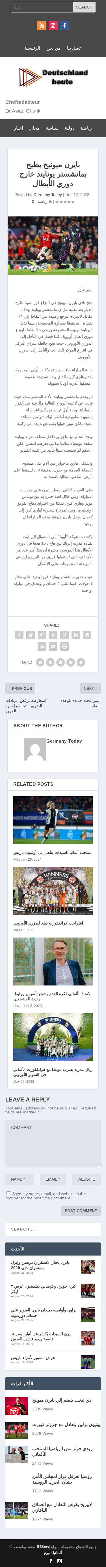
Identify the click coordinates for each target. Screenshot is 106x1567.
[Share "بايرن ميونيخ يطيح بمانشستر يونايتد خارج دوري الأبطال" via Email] (53, 646)
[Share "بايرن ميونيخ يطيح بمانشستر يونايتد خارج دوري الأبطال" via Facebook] (19, 635)
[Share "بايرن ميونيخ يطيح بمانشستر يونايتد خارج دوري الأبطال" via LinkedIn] (75, 635)
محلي (34, 128)
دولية (69, 128)
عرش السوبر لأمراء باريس (33, 1357)
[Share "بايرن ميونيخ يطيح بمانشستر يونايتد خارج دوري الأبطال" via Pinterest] (64, 635)
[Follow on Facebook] (64, 25)
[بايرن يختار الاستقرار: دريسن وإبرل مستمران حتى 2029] (88, 1267)
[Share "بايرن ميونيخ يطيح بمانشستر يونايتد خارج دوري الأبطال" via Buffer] (87, 635)
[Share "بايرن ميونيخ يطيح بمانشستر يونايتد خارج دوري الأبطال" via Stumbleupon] (41, 646)
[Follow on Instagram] (53, 25)
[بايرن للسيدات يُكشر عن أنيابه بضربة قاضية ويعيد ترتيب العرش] (88, 1339)
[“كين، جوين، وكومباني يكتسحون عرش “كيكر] (88, 1291)
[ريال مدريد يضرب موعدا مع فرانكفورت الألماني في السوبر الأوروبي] (53, 1037)
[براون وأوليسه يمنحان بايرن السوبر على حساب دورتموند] (88, 1315)
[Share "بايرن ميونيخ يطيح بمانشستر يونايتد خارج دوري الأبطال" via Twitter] (30, 635)
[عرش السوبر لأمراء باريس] (88, 1362)
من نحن (53, 48)
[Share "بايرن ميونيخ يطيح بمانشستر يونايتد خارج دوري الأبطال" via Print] (64, 646)
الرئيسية (32, 48)
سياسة (52, 128)
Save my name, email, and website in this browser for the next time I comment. (45, 1195)
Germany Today (47, 194)
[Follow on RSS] (41, 25)
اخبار (18, 128)
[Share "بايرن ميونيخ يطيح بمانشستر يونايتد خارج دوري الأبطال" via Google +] (41, 635)
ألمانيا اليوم (53, 1553)
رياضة (86, 128)
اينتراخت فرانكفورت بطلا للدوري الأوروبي (48, 923)
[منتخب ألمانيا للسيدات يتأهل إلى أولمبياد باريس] (53, 820)
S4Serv (43, 1547)
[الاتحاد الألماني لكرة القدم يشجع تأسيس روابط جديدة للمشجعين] (53, 961)
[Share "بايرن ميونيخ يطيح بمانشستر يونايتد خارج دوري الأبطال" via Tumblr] (53, 635)
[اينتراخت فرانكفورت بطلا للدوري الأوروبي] (53, 891)
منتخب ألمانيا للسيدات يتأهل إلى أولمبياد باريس (52, 852)
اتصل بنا (74, 48)
